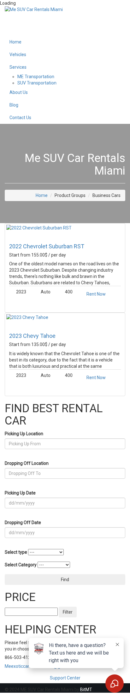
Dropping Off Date (23, 522)
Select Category (21, 564)
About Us (18, 92)
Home (15, 41)
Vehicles (17, 54)
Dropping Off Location (27, 463)
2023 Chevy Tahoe (32, 335)
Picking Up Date (20, 492)
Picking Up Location (24, 433)
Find (65, 579)
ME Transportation (35, 76)
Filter (68, 612)
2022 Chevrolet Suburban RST (46, 246)
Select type (16, 552)
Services (18, 67)
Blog (13, 104)
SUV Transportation (36, 82)
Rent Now (96, 294)
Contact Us (20, 117)
